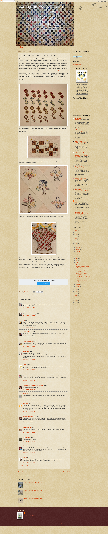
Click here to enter (44, 283)
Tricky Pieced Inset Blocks (80, 142)
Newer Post (21, 472)
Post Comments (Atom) (29, 475)
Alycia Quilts (78, 118)
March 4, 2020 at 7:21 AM (29, 423)
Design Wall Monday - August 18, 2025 (33, 498)
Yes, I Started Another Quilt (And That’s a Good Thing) (81, 214)
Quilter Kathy (26, 351)
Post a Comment (25, 465)
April (77, 262)
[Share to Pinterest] (42, 292)
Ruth (24, 445)
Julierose (25, 312)
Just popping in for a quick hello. (82, 190)
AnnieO (24, 374)
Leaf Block (77, 119)
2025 (76, 232)
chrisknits (25, 393)
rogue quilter (78, 189)
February (78, 284)
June (77, 258)
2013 (76, 302)
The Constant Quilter (80, 201)
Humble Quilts (78, 166)
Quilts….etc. (78, 129)
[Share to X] (39, 292)
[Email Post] (34, 291)
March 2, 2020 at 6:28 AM (29, 315)
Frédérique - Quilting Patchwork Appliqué (33, 385)
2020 (76, 243)
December (78, 245)
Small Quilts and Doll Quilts (40, 6)
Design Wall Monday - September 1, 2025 (33, 482)
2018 (76, 291)
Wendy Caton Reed (27, 427)
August (77, 253)
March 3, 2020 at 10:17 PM (29, 411)
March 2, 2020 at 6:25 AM (29, 307)
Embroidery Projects (27, 294)
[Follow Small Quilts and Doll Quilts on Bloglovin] (77, 57)
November (78, 247)
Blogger (61, 523)
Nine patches (36, 294)
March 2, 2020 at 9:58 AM (29, 369)
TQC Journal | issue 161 (80, 179)
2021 (76, 241)
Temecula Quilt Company (81, 178)
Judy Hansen (28, 513)
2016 (76, 295)
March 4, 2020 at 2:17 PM (29, 432)
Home (21, 47)
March (77, 264)
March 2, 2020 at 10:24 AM (29, 380)
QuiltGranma (26, 403)
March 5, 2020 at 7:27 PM (29, 441)
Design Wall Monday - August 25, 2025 (33, 490)
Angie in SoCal (26, 437)
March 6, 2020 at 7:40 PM (29, 452)
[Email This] (36, 292)
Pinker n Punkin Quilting (81, 152)
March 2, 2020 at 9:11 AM (29, 359)
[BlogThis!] (38, 292)
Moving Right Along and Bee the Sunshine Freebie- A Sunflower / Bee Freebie (81, 155)
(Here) (57, 70)
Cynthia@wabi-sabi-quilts (29, 416)
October (78, 249)
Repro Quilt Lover (79, 212)
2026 (76, 230)
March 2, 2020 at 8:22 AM (29, 337)
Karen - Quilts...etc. (27, 331)
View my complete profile (29, 515)
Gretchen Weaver (27, 302)
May (77, 260)
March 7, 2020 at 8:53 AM (29, 462)
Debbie (24, 364)
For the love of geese (28, 341)
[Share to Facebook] (41, 292)
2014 (76, 300)
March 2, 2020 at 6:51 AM (29, 327)
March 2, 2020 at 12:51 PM (29, 389)
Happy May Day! (78, 202)
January (78, 286)
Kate (24, 320)
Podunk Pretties (78, 141)
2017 (76, 293)
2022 (76, 239)
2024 (76, 234)
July (77, 256)
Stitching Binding (78, 131)
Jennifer (25, 457)
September (78, 251)
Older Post (66, 472)
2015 (76, 298)
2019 (76, 289)
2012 (76, 304)
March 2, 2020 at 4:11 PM (29, 399)
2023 (76, 236)
